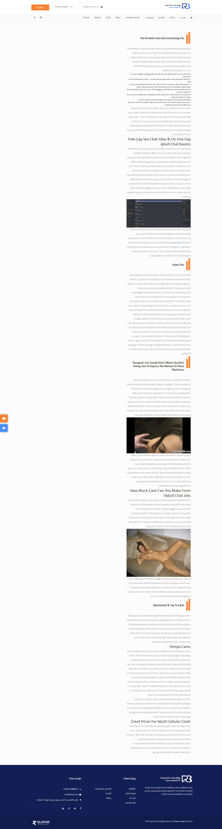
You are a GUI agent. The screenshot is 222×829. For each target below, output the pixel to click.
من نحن (183, 17)
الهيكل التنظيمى (132, 17)
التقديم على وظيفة (103, 789)
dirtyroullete (177, 242)
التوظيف (97, 17)
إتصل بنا (40, 7)
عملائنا (118, 17)
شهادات (161, 17)
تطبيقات (39, 824)
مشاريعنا (150, 17)
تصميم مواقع (45, 824)
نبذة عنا (133, 798)
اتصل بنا (86, 17)
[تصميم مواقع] (34, 823)
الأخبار (108, 17)
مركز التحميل (130, 803)
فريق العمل (131, 793)
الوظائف (132, 789)
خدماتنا (172, 17)
